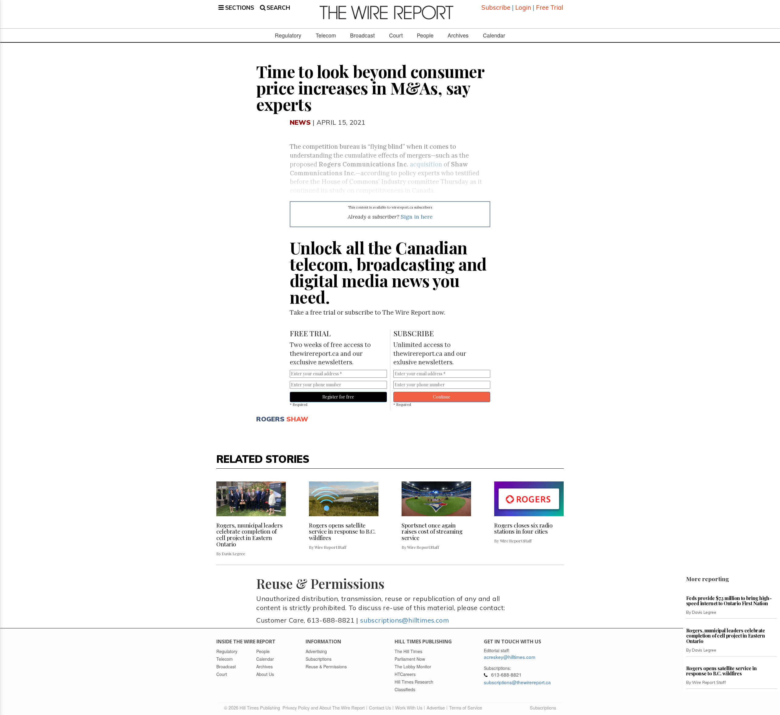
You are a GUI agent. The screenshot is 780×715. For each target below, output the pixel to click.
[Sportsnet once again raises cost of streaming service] (436, 498)
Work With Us (408, 707)
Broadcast (362, 35)
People (425, 35)
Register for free (338, 397)
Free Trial (549, 7)
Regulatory (288, 35)
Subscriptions (543, 707)
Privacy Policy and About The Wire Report (323, 707)
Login (523, 7)
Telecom (326, 35)
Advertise (436, 707)
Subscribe (495, 7)
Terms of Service (465, 707)
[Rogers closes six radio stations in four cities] (529, 498)
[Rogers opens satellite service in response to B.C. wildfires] (343, 498)
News (300, 122)
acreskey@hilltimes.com (509, 656)
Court (396, 35)
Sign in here (417, 216)
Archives (458, 35)
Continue (441, 397)
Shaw (297, 419)
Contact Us (380, 707)
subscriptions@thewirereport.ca (517, 682)
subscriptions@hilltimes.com (404, 620)
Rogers (270, 419)
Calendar (494, 35)
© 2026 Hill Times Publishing (253, 707)
